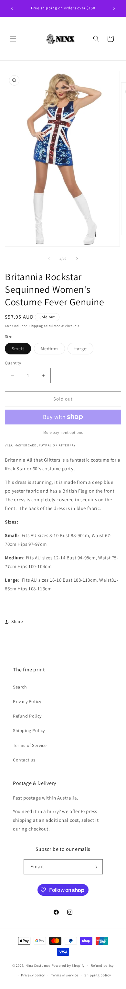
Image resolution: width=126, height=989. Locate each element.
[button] (13, 39)
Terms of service (64, 975)
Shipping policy (97, 975)
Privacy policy (33, 975)
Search (20, 687)
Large (83, 349)
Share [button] (17, 621)
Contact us (24, 760)
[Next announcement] (114, 8)
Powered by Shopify (68, 965)
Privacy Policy (27, 701)
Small (21, 349)
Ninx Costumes (38, 965)
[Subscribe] (95, 866)
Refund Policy (27, 716)
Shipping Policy (29, 730)
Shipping (36, 326)
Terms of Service (30, 745)
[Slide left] (49, 258)
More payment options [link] (63, 432)
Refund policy (102, 965)
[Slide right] (77, 258)
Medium (53, 349)
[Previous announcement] (12, 8)
